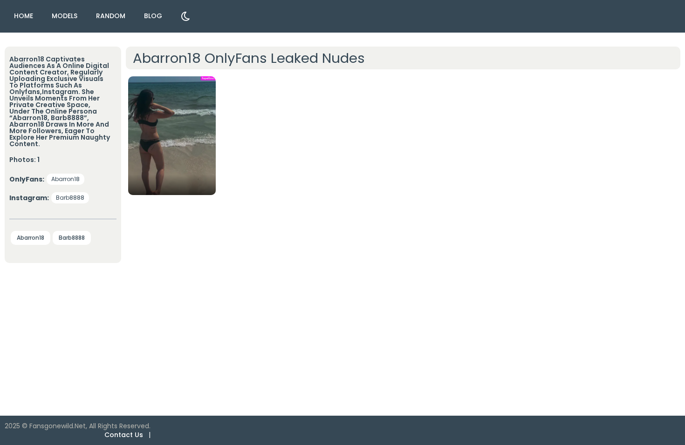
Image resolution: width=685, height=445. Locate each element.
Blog (153, 15)
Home (23, 15)
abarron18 (65, 179)
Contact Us (123, 434)
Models (64, 15)
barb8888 (70, 198)
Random (110, 15)
